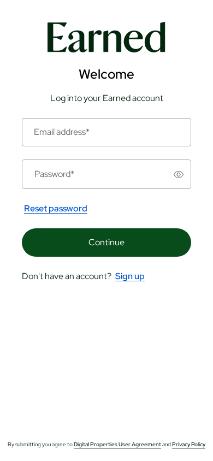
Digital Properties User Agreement (117, 444)
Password (54, 174)
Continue (106, 242)
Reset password (55, 208)
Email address (62, 132)
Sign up (130, 276)
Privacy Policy (188, 444)
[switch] (179, 174)
